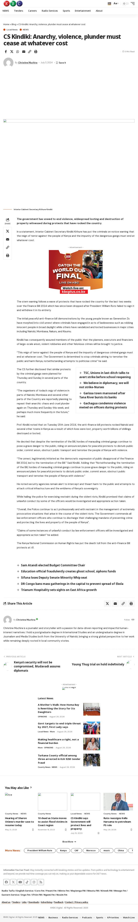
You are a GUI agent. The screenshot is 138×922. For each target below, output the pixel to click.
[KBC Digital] (13, 3)
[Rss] (41, 882)
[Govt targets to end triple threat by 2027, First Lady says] (91, 728)
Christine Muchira (27, 62)
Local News (12, 30)
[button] (109, 3)
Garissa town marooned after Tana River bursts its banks (102, 395)
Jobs (24, 902)
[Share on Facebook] (5, 51)
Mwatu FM (93, 890)
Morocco (91, 850)
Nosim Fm (61, 894)
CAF (76, 850)
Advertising (46, 902)
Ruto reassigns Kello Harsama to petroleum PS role (117, 821)
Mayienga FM (78, 890)
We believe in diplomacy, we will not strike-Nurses (104, 385)
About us (6, 902)
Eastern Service (10, 894)
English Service (24, 890)
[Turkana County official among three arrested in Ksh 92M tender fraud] (91, 760)
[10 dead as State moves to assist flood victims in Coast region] (52, 801)
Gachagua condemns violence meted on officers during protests (103, 405)
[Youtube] (20, 882)
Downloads (33, 902)
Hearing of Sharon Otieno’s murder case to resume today (19, 821)
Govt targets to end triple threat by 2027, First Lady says (59, 725)
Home (6, 24)
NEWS (26, 30)
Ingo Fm (25, 894)
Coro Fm (39, 890)
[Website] (133, 619)
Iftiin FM (37, 894)
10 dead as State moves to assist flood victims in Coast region (52, 821)
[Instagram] (34, 882)
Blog (14, 24)
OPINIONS (42, 716)
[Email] (23, 51)
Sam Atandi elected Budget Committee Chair (53, 565)
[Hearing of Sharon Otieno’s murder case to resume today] (19, 801)
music (107, 850)
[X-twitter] (13, 882)
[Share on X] (11, 51)
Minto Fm (63, 890)
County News (44, 767)
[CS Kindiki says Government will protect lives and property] (85, 801)
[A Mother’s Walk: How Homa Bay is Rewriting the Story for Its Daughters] (91, 709)
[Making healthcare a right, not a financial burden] (91, 744)
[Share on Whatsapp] (17, 51)
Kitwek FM (106, 890)
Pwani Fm (51, 890)
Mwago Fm (120, 890)
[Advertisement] (69, 93)
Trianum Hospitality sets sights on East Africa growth (59, 590)
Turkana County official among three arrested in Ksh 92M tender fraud (59, 759)
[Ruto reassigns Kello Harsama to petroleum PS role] (118, 801)
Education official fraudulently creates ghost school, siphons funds (68, 571)
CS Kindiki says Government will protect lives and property (81, 823)
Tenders (16, 902)
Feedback (58, 902)
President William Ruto (39, 850)
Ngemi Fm (49, 894)
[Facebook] (6, 882)
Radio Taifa (8, 890)
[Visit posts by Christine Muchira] (8, 63)
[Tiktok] (27, 882)
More (52, 731)
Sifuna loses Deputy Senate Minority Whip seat (54, 577)
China (121, 850)
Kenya (63, 850)
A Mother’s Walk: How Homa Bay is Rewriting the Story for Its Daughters (58, 708)
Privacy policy (81, 902)
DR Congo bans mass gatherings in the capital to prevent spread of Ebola (72, 584)
